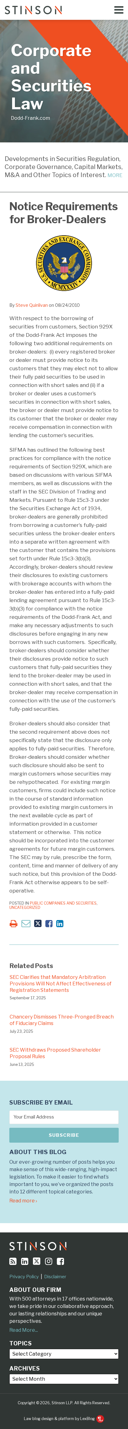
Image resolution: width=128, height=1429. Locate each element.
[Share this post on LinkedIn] (59, 923)
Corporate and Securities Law (51, 77)
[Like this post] (49, 923)
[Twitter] (36, 1261)
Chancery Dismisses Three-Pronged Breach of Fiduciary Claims (62, 1020)
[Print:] (13, 924)
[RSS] (12, 1261)
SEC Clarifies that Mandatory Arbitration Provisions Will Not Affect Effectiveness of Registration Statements (61, 983)
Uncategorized (24, 907)
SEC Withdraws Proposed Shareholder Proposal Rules (55, 1053)
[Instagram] (48, 1261)
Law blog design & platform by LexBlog (60, 1418)
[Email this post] (25, 923)
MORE (114, 175)
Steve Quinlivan (32, 305)
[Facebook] (60, 1261)
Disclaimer (55, 1276)
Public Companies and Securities (63, 903)
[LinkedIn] (24, 1261)
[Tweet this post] (38, 923)
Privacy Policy (24, 1276)
